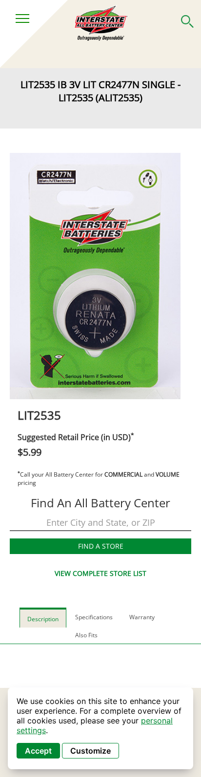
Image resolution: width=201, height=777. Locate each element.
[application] (100, 728)
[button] (187, 19)
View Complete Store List (100, 573)
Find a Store (100, 546)
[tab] (43, 618)
